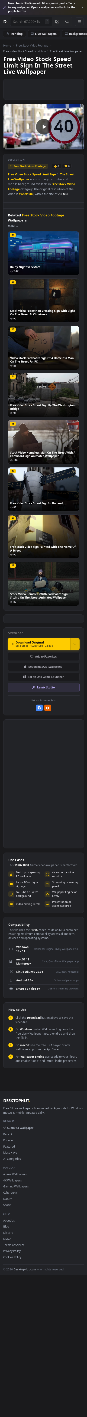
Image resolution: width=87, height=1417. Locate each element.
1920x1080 (26, 194)
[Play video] (44, 127)
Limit (45, 174)
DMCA (7, 1238)
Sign (53, 174)
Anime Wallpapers (15, 1174)
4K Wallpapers (12, 1180)
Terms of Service (14, 1245)
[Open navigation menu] (79, 21)
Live (11, 179)
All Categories (12, 1158)
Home (7, 45)
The (62, 174)
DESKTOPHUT (16, 1100)
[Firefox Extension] (47, 708)
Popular (8, 1140)
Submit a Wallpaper (20, 1128)
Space (7, 1205)
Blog (6, 1226)
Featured (9, 1146)
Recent (7, 1134)
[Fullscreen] (78, 145)
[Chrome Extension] (39, 708)
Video (19, 174)
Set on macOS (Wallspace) (45, 666)
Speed (36, 174)
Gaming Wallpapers (16, 1186)
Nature (7, 1199)
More (11, 226)
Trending (16, 33)
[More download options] (75, 644)
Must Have (10, 1152)
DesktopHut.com (24, 1269)
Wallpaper (21, 179)
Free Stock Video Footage (32, 45)
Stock (28, 174)
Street (70, 174)
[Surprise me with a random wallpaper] (57, 21)
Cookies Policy (12, 1257)
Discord (8, 1232)
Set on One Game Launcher (46, 676)
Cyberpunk (10, 1192)
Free (11, 174)
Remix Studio (46, 687)
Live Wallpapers (46, 33)
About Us (9, 1220)
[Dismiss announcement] (82, 7)
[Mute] (70, 145)
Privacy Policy (12, 1251)
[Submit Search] (67, 21)
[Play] (9, 145)
